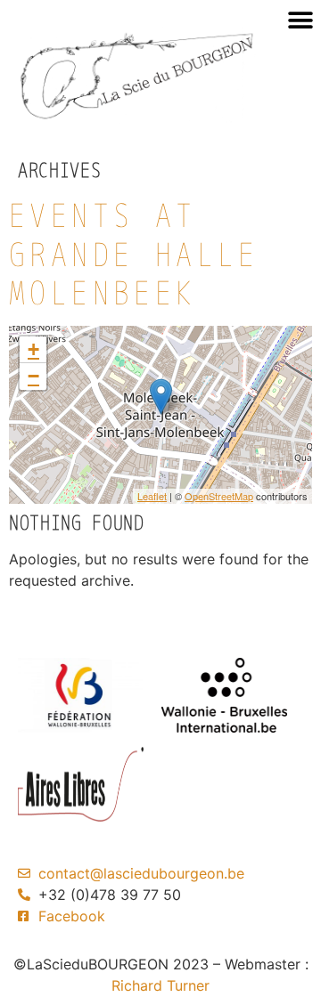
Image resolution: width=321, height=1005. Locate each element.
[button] (300, 20)
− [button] (33, 376)
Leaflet (152, 496)
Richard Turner (160, 985)
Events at (134, 253)
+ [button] (33, 349)
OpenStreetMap (219, 496)
